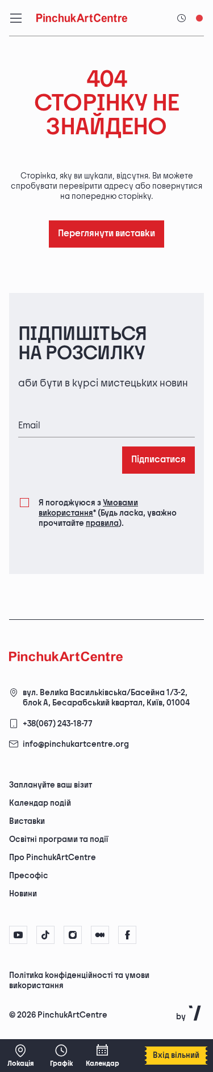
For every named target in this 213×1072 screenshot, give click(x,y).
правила (102, 523)
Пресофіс (28, 875)
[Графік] (61, 1055)
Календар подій (40, 803)
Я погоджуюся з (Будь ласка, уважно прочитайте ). (108, 513)
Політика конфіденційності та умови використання (79, 980)
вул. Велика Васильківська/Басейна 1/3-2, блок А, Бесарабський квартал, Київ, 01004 (106, 698)
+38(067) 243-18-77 (58, 724)
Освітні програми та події (58, 839)
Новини (23, 894)
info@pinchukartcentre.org (76, 744)
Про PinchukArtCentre (52, 857)
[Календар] (102, 1055)
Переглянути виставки (106, 233)
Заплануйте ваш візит (50, 785)
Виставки (27, 821)
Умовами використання (88, 508)
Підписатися (158, 459)
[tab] (97, 984)
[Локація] (20, 1055)
